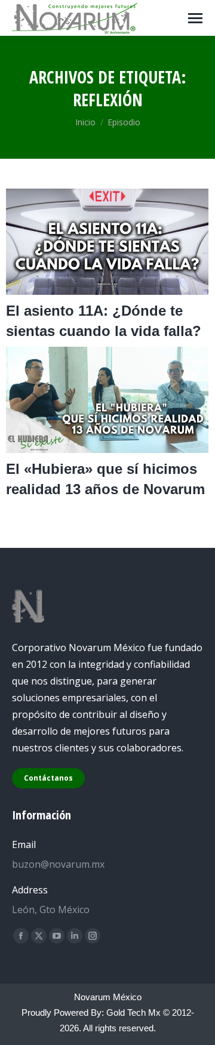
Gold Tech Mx (133, 1012)
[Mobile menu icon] (195, 18)
